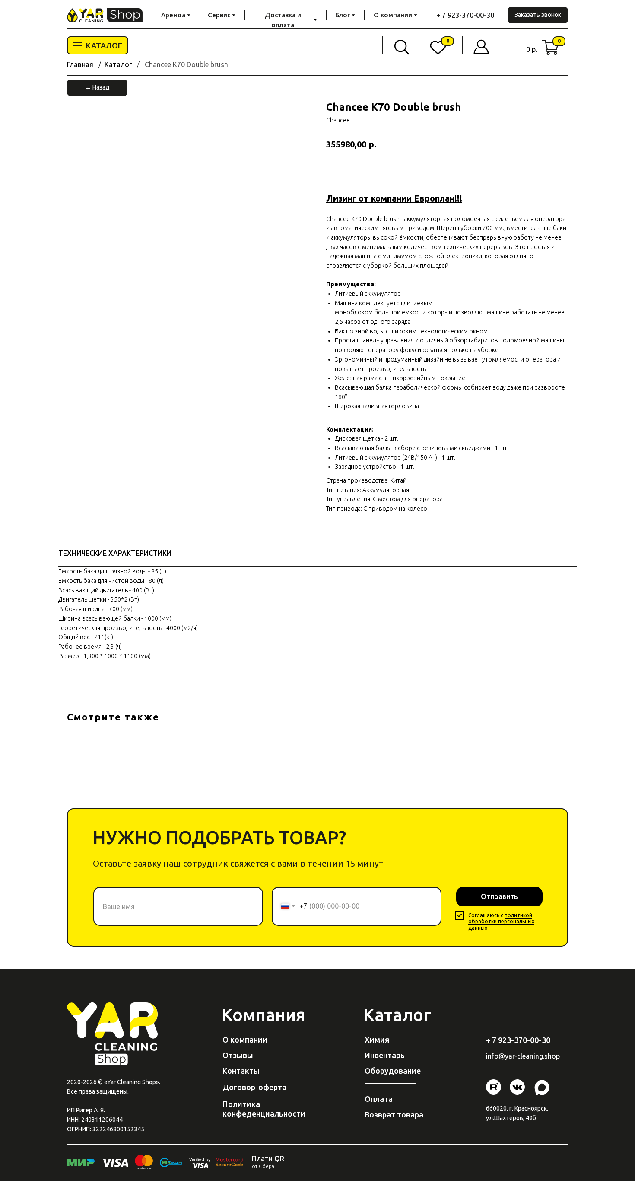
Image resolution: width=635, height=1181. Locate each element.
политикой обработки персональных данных (501, 921)
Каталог (118, 64)
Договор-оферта (254, 1087)
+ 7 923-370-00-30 (465, 15)
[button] (538, 15)
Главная (80, 64)
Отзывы (237, 1055)
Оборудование (393, 1070)
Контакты (241, 1070)
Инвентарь (385, 1055)
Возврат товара (394, 1114)
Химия (377, 1039)
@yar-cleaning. (521, 1056)
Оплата (379, 1099)
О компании (244, 1039)
